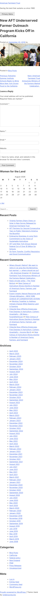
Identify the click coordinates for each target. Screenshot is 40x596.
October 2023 (15, 397)
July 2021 (13, 467)
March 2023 (14, 415)
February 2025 (15, 356)
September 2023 (16, 400)
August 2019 (14, 526)
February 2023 (15, 418)
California (13, 555)
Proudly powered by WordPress (13, 592)
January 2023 (15, 420)
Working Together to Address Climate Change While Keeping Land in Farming (24, 303)
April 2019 (13, 536)
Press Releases (15, 565)
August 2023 (14, 402)
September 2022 (16, 431)
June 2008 (13, 541)
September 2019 (16, 523)
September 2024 (16, 369)
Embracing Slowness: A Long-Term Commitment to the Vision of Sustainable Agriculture (23, 238)
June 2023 (13, 408)
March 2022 (14, 446)
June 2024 (13, 377)
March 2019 (14, 539)
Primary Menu (7, 14)
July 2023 (13, 405)
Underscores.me (9, 595)
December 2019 (15, 516)
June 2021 (13, 469)
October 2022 (15, 428)
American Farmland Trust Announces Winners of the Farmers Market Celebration (24, 275)
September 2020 (16, 493)
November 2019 (15, 518)
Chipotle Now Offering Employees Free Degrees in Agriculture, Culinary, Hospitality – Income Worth (24, 329)
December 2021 (15, 454)
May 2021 (13, 472)
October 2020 (15, 490)
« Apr (2, 203)
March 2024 (14, 384)
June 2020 (13, 500)
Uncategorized (15, 568)
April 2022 (13, 444)
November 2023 (16, 395)
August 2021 (14, 464)
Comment (4, 104)
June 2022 (13, 438)
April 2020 (13, 505)
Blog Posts (12, 70)
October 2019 (14, 521)
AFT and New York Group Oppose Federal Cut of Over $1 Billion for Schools (23, 246)
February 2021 (15, 480)
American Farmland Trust (10, 3)
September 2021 (16, 462)
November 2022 (16, 426)
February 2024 (15, 387)
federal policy (14, 558)
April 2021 (13, 475)
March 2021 (14, 477)
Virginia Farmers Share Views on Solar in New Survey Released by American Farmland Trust (22, 223)
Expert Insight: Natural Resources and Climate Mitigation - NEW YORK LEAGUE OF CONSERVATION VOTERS (24, 296)
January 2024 (15, 390)
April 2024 (13, 382)
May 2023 (13, 410)
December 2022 (16, 423)
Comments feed (15, 584)
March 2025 (14, 354)
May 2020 (13, 503)
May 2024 (13, 379)
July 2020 (13, 498)
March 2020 (14, 508)
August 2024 (14, 372)
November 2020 (16, 487)
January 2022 (15, 451)
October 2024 (15, 366)
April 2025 (13, 351)
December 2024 (16, 361)
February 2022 (15, 449)
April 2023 (13, 413)
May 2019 (13, 534)
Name (3, 131)
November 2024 (16, 364)
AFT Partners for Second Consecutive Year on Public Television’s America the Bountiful (24, 231)
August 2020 (14, 495)
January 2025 (15, 359)
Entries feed (14, 582)
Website (3, 148)
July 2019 (13, 529)
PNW (11, 563)
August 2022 (14, 433)
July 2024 (13, 374)
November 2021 (15, 456)
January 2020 (15, 513)
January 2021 (14, 482)
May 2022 (13, 441)
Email (3, 140)
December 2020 (16, 485)
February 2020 (15, 511)
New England (14, 560)
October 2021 (14, 459)
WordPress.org (15, 587)
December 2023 (16, 392)
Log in (11, 579)
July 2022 (13, 436)
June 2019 (13, 531)
